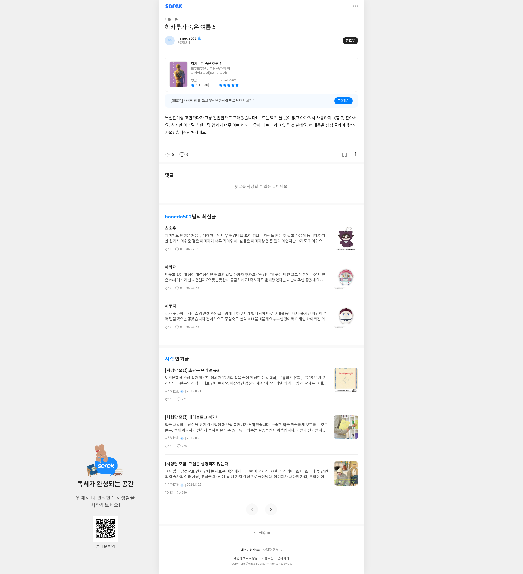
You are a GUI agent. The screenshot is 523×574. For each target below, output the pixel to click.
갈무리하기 (344, 154)
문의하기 (283, 558)
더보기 (355, 6)
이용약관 (267, 558)
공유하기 (355, 154)
